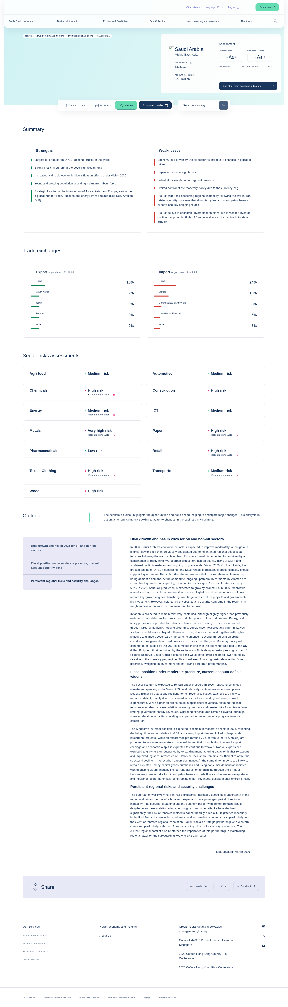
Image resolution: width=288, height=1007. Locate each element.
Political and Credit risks (35, 951)
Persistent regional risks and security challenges (64, 581)
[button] (22, 21)
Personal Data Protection (57, 997)
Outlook (128, 105)
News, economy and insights (118, 926)
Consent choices (167, 997)
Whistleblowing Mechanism (121, 997)
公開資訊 (147, 997)
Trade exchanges (77, 105)
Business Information (34, 943)
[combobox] (198, 106)
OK (225, 105)
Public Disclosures (89, 997)
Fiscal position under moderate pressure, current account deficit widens (65, 565)
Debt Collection (31, 959)
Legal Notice (29, 997)
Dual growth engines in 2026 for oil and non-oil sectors (63, 548)
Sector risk (105, 105)
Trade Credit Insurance (35, 935)
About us (105, 935)
